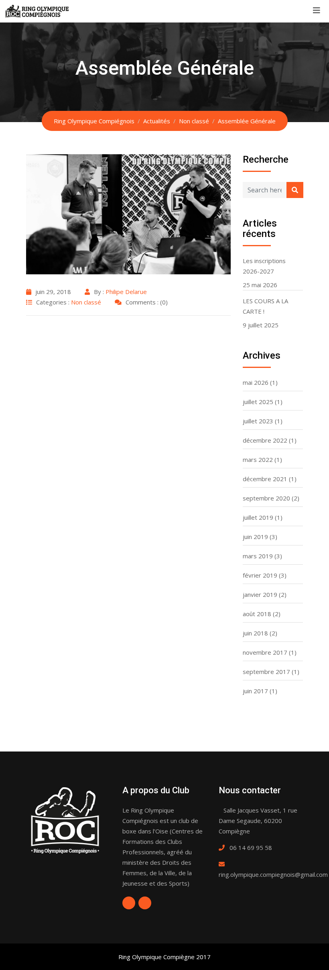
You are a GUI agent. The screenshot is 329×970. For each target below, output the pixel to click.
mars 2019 (258, 556)
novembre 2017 (265, 652)
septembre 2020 (266, 498)
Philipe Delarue (126, 292)
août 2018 (257, 614)
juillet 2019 (258, 517)
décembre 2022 (265, 440)
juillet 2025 (258, 402)
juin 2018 (255, 633)
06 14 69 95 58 (250, 847)
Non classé (86, 302)
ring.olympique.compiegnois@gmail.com (273, 874)
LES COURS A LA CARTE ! (265, 306)
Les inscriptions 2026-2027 (264, 266)
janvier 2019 (260, 594)
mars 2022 (258, 459)
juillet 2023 (258, 421)
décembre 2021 (265, 479)
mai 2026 (255, 382)
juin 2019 (255, 537)
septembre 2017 (266, 672)
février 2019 (260, 575)
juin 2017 (255, 691)
